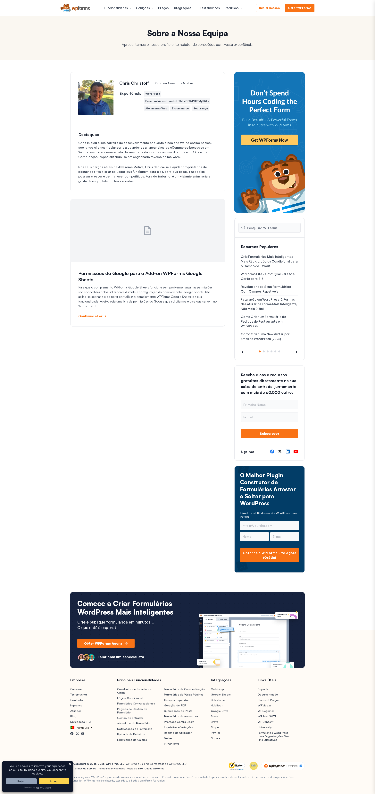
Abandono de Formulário (133, 723)
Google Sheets (221, 694)
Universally (265, 727)
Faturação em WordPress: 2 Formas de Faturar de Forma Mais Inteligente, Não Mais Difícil (269, 304)
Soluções (143, 8)
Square (216, 738)
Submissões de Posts (178, 710)
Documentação (268, 694)
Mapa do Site (135, 768)
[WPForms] (75, 8)
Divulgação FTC (80, 721)
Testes (168, 738)
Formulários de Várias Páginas (183, 694)
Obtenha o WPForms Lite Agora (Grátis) (269, 555)
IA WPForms (172, 743)
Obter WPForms (299, 8)
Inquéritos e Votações (178, 727)
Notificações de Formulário (135, 728)
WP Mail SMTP (267, 716)
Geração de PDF (175, 705)
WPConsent (265, 721)
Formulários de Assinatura (181, 716)
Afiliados (75, 710)
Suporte (263, 689)
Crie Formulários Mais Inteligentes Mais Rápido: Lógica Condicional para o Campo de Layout (269, 261)
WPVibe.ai (264, 705)
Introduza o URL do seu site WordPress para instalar (268, 515)
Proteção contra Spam (179, 721)
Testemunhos (210, 8)
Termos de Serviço (84, 768)
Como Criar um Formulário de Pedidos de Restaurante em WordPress (263, 321)
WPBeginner (266, 710)
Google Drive (219, 710)
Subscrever (269, 433)
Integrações (182, 8)
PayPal (215, 732)
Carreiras (76, 689)
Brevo (215, 721)
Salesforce (218, 700)
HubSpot (217, 705)
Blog (73, 716)
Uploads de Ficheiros (131, 734)
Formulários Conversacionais (136, 703)
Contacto (76, 700)
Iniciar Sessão (269, 8)
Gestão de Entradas (130, 717)
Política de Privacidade (111, 768)
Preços (163, 8)
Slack (214, 716)
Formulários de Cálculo (132, 739)
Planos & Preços (268, 700)
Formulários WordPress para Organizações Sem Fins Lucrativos (273, 736)
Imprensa (76, 705)
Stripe (215, 727)
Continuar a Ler (90, 316)
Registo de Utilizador (178, 732)
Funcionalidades (116, 8)
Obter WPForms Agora (103, 643)
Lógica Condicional (130, 698)
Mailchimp (217, 689)
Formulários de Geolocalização (184, 689)
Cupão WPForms (154, 768)
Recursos (232, 8)
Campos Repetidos (176, 700)
